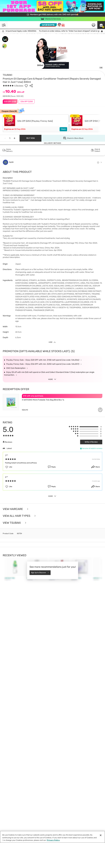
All (4, 448)
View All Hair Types (17, 515)
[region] (52, 837)
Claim (63, 129)
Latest (9, 448)
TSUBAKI (7, 75)
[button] (101, 25)
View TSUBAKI (12, 522)
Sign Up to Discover (38, 573)
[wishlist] (26, 86)
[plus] (14, 138)
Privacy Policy (53, 840)
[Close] (101, 835)
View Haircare (13, 509)
